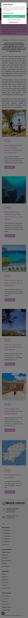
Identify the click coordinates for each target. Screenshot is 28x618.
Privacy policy (6, 13)
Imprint (12, 13)
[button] (3, 613)
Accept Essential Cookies (14, 19)
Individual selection (13, 22)
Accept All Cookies (14, 16)
